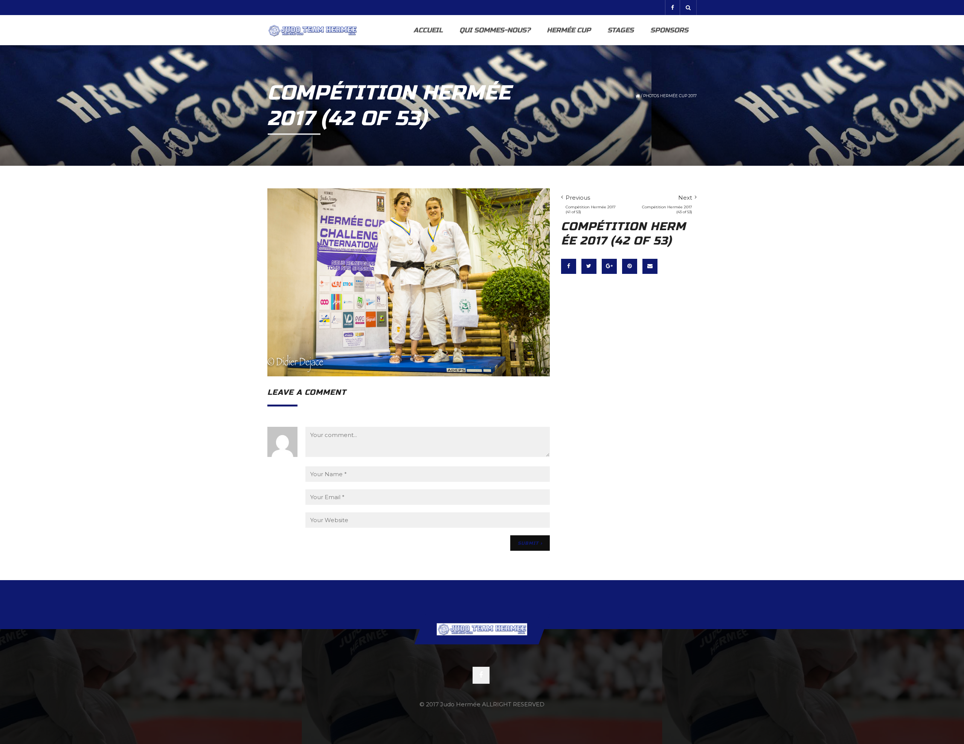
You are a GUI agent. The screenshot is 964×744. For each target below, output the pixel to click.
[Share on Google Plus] (609, 266)
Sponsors (669, 30)
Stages (620, 30)
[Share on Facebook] (568, 266)
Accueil (428, 30)
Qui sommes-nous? (494, 30)
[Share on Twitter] (588, 266)
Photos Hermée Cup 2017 (670, 95)
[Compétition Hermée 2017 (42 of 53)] (408, 282)
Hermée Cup (569, 30)
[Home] (312, 30)
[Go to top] (482, 629)
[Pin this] (629, 266)
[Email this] (649, 266)
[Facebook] (672, 7)
